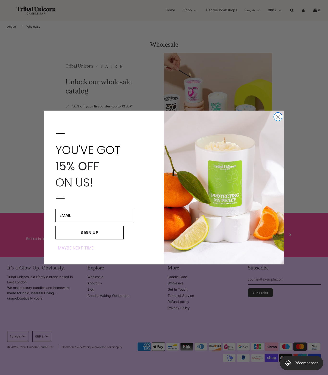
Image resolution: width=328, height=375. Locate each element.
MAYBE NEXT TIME (76, 248)
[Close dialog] (278, 116)
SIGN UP (89, 233)
